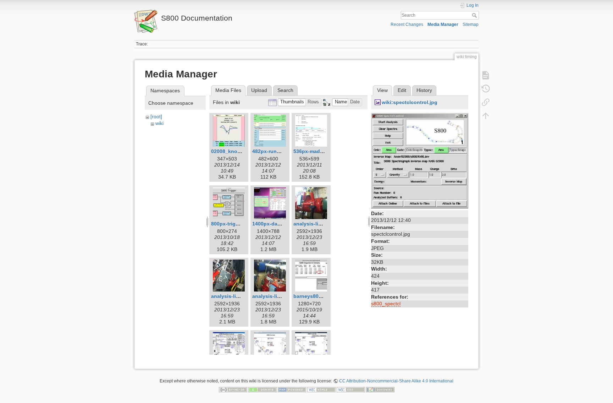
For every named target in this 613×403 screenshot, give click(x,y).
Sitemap (471, 24)
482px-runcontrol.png (278, 151)
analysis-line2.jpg (232, 296)
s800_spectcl (386, 303)
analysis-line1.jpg (314, 224)
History (424, 90)
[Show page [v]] (485, 75)
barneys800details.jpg (320, 296)
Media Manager (442, 24)
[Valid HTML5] (321, 389)
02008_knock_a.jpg (234, 151)
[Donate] (262, 389)
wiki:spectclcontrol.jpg (409, 102)
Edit (402, 90)
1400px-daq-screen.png (281, 224)
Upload (259, 90)
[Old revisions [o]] (485, 89)
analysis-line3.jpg (273, 296)
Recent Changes (407, 24)
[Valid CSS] (351, 389)
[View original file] (419, 160)
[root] (156, 116)
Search (475, 15)
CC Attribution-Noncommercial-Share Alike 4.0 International (396, 381)
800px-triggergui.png (236, 224)
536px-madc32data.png (321, 151)
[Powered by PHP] (292, 389)
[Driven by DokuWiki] (380, 389)
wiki (159, 123)
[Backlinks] (485, 102)
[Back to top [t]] (485, 115)
